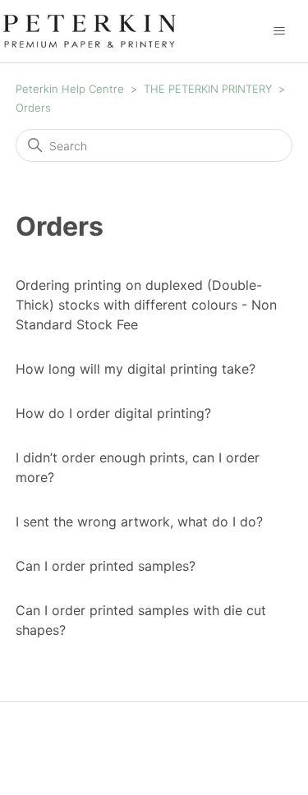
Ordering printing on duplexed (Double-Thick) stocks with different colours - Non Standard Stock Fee (146, 305)
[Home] (89, 30)
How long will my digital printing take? (135, 369)
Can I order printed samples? (105, 566)
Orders (33, 107)
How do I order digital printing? (113, 413)
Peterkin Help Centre (70, 88)
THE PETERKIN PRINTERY (209, 88)
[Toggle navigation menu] (279, 31)
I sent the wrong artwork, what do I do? (139, 521)
